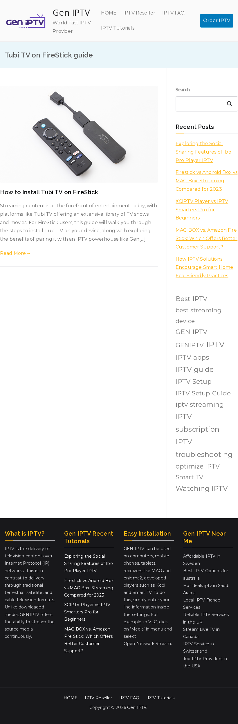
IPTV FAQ (173, 13)
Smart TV (189, 477)
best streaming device (198, 316)
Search (183, 89)
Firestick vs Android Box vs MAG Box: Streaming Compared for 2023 (206, 181)
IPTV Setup (194, 382)
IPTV (215, 344)
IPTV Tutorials (117, 28)
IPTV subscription (197, 422)
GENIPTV (190, 345)
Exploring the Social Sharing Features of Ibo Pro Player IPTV (203, 152)
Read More (13, 253)
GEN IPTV (191, 332)
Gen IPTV (71, 12)
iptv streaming (200, 404)
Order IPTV (216, 20)
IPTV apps (192, 357)
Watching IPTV (202, 488)
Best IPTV (191, 299)
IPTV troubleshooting (204, 448)
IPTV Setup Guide (203, 393)
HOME (109, 13)
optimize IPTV (198, 466)
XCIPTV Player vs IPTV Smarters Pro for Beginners (202, 210)
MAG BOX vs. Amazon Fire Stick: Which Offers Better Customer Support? (206, 238)
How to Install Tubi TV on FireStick (49, 192)
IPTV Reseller (139, 13)
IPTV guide (195, 369)
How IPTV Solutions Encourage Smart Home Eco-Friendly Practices (204, 267)
